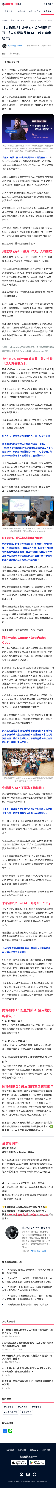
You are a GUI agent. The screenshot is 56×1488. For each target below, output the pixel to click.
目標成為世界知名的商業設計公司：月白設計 (27, 1304)
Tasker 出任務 (16, 1130)
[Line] (10, 1431)
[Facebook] (5, 1431)
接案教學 (21, 11)
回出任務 (47, 4)
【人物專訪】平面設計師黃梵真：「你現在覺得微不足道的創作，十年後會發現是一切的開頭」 (27, 1297)
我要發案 (10, 1450)
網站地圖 (22, 1450)
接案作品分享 (34, 11)
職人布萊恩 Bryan (15, 45)
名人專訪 (47, 11)
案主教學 (8, 11)
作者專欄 (45, 1227)
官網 (44, 1251)
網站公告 (46, 1450)
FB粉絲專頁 (35, 1251)
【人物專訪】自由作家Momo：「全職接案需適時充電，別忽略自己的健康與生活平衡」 (27, 1289)
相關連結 (25, 1251)
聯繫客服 (34, 1450)
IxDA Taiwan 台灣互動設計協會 (31, 369)
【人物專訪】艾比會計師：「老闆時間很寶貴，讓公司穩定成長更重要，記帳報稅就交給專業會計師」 (27, 1280)
